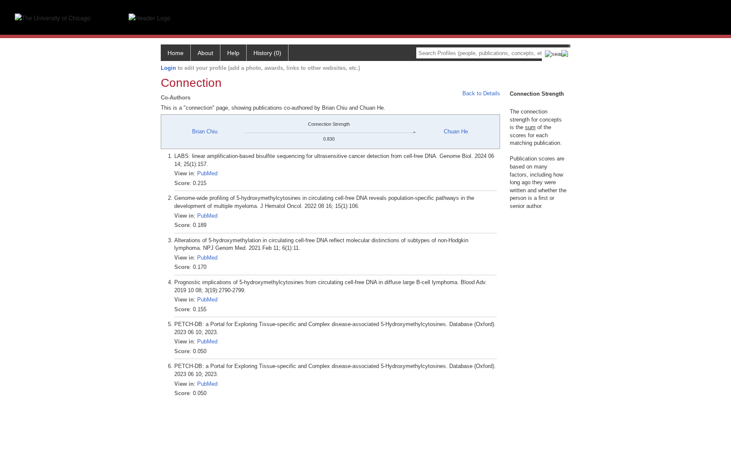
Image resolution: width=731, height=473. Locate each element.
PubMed (207, 173)
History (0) (267, 53)
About (205, 53)
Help (233, 53)
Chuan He (456, 131)
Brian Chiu (204, 131)
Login (168, 68)
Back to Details (481, 93)
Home (176, 53)
